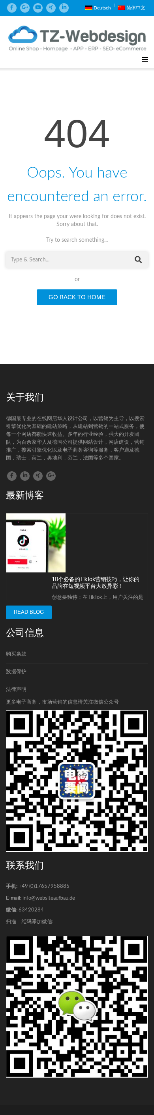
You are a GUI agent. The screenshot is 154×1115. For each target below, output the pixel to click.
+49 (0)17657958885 (44, 886)
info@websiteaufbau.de (49, 898)
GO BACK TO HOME (77, 297)
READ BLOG (29, 612)
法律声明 (16, 689)
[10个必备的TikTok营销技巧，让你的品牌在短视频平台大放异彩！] (36, 542)
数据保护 (16, 671)
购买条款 (16, 654)
